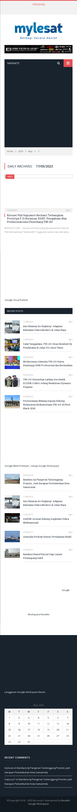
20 (58, 729)
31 (29, 741)
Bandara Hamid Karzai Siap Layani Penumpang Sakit (42, 556)
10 (29, 723)
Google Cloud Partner (16, 300)
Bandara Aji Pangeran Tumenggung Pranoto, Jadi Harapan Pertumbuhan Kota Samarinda (46, 483)
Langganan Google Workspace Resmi (24, 692)
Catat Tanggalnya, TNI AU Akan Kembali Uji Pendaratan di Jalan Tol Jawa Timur (39, 8)
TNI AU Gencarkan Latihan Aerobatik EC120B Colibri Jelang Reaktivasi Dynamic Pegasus (47, 383)
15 (9, 729)
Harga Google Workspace (45, 465)
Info (10, 176)
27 (58, 735)
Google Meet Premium (17, 465)
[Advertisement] (38, 107)
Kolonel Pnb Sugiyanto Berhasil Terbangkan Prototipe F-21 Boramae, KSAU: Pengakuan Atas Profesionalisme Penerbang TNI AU (37, 218)
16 (19, 729)
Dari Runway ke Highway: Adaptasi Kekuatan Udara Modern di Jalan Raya (44, 328)
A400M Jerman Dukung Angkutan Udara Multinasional (46, 520)
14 (67, 723)
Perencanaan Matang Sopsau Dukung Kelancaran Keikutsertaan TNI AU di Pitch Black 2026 (46, 404)
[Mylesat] (39, 30)
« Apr (7, 747)
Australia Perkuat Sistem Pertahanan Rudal (47, 536)
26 (48, 735)
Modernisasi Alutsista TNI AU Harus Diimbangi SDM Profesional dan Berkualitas (48, 363)
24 (29, 735)
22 (9, 735)
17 (29, 729)
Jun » (14, 747)
